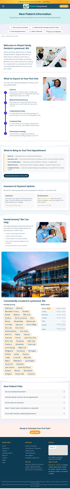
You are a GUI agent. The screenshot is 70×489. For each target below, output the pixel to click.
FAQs (3, 462)
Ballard (7, 361)
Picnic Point (19, 328)
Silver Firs (8, 334)
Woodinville (19, 344)
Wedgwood (9, 351)
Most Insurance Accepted (19, 27)
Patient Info (5, 448)
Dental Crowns (29, 451)
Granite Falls (19, 374)
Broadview (20, 341)
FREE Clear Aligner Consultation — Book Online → (35, 2)
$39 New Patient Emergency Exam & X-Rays (45, 27)
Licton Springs (10, 348)
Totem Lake (31, 344)
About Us (5, 455)
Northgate (32, 351)
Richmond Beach (11, 331)
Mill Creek (26, 315)
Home (3, 36)
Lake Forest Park (30, 338)
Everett (18, 338)
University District (24, 367)
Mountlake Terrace (12, 311)
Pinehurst (8, 344)
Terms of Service (35, 483)
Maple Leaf (22, 348)
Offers (4, 460)
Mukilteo (17, 315)
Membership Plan (45, 198)
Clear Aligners (29, 455)
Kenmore (8, 318)
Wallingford (17, 361)
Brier (32, 318)
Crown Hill (16, 357)
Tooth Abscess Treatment (33, 448)
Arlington (8, 374)
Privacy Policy (64, 481)
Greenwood (20, 351)
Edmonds (19, 308)
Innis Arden (24, 331)
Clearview (8, 338)
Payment (48, 481)
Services (4, 451)
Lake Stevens (9, 367)
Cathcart (27, 334)
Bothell (7, 315)
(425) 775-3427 (53, 462)
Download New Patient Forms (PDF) (16, 176)
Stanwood (31, 374)
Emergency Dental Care (32, 458)
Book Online (63, 6)
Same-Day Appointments (17, 31)
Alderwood (9, 308)
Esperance (19, 325)
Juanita (16, 354)
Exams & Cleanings (31, 446)
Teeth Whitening (30, 453)
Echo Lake (8, 328)
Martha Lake (31, 321)
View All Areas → (39, 470)
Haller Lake (31, 341)
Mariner (8, 321)
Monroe (17, 371)
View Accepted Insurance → (14, 205)
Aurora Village (31, 325)
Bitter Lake (9, 341)
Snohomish (20, 364)
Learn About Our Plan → (45, 205)
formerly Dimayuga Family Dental (25, 481)
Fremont (8, 371)
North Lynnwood (21, 318)
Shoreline (25, 311)
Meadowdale (18, 321)
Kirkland (8, 354)
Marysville (27, 357)
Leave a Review (55, 481)
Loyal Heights (30, 361)
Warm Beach (28, 371)
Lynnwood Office (7, 453)
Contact (4, 458)
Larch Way (8, 325)
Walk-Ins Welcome (36, 31)
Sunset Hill (9, 364)
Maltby (17, 334)
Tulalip (7, 357)
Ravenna (26, 354)
